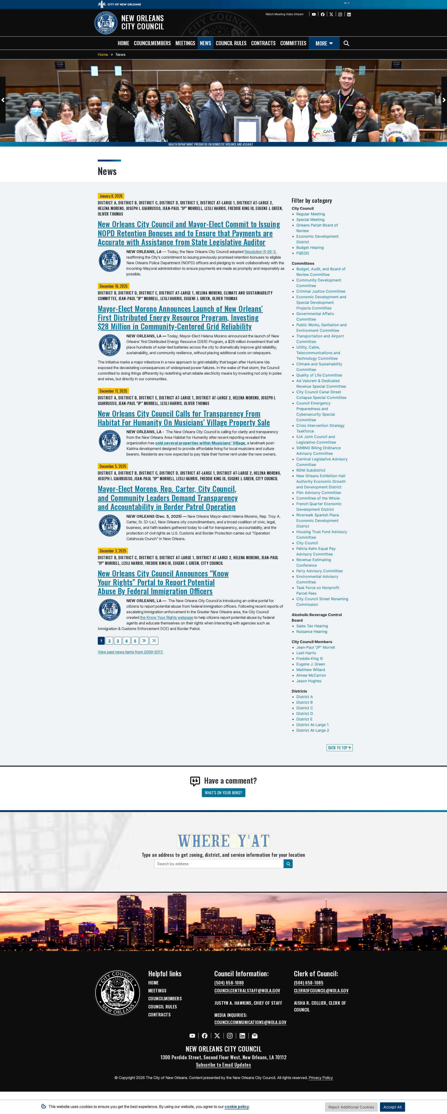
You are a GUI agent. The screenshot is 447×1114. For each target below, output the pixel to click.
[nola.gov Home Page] (122, 4)
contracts (263, 43)
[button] (3, 100)
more (321, 43)
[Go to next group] (144, 641)
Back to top (338, 748)
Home (103, 54)
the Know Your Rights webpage (166, 617)
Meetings (157, 990)
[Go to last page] (153, 641)
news (205, 43)
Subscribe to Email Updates (223, 1064)
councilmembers (152, 43)
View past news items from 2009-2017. (130, 652)
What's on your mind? (223, 792)
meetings (185, 43)
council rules (231, 43)
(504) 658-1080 (229, 982)
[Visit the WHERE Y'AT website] (223, 842)
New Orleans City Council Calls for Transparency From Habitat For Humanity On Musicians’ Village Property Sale (184, 418)
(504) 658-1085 (308, 982)
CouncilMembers (165, 998)
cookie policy (237, 1106)
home (123, 43)
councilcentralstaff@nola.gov (247, 990)
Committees (293, 43)
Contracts (159, 1014)
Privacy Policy (321, 1077)
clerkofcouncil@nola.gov (321, 990)
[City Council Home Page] (117, 993)
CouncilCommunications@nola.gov (250, 1022)
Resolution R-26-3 (260, 251)
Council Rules (162, 1006)
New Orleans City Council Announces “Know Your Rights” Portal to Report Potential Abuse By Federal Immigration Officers (163, 582)
